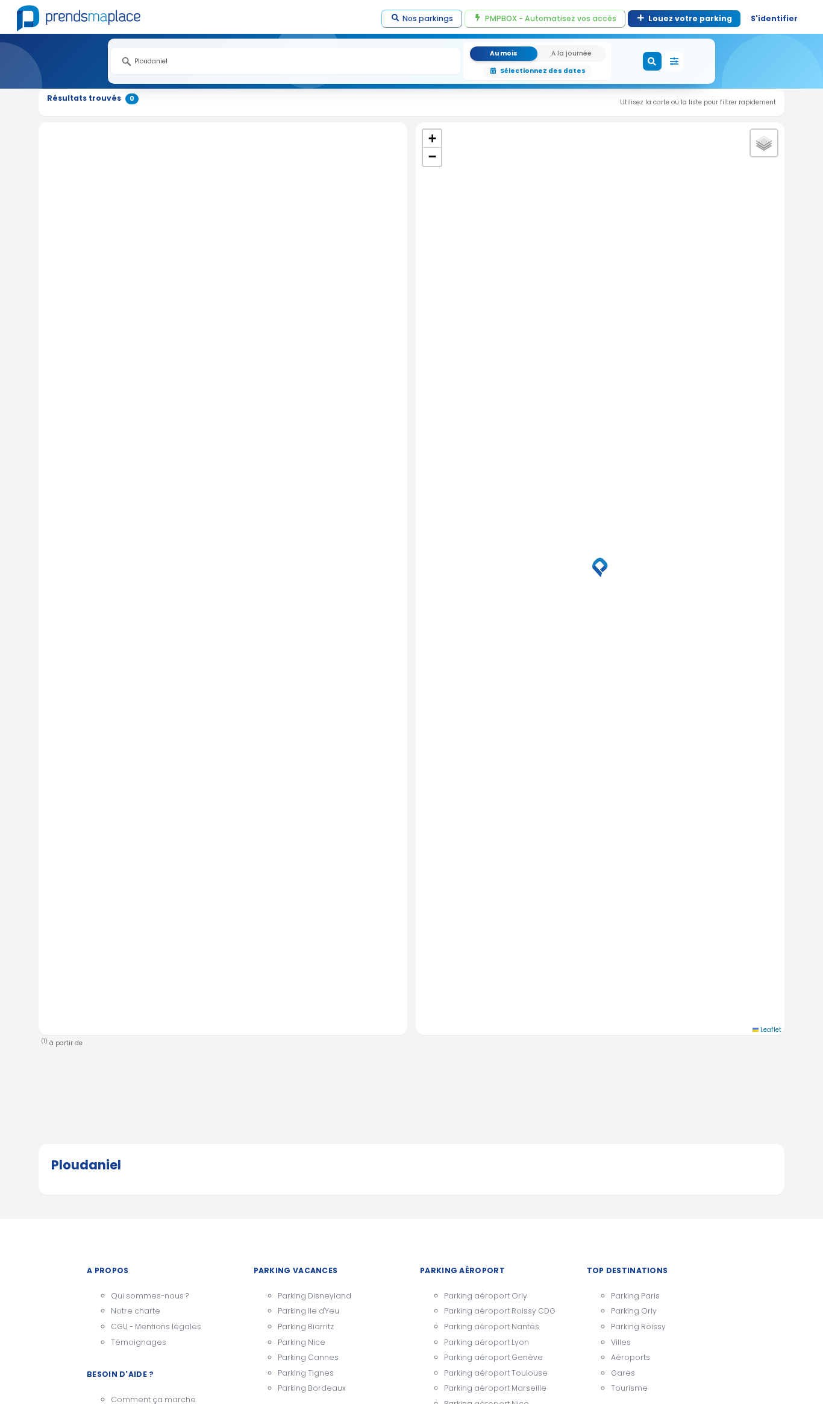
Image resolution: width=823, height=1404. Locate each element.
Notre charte (135, 1311)
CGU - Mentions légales (156, 1326)
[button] (600, 567)
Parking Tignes (306, 1373)
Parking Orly (634, 1311)
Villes (621, 1342)
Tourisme (629, 1388)
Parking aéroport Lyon (486, 1342)
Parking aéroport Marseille (495, 1388)
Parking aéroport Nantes (491, 1326)
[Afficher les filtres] (674, 61)
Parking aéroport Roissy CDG (499, 1311)
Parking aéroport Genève (493, 1357)
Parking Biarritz (306, 1326)
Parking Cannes (308, 1357)
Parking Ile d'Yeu (308, 1311)
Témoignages (138, 1342)
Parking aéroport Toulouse (496, 1373)
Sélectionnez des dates (543, 70)
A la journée (571, 53)
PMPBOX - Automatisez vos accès (550, 18)
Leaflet (770, 1029)
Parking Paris (635, 1296)
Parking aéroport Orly (485, 1296)
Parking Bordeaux (312, 1388)
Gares (623, 1373)
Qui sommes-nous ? (150, 1296)
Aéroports (630, 1357)
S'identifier (774, 18)
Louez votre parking (690, 18)
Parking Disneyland (314, 1296)
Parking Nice (301, 1342)
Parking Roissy (638, 1326)
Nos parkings (427, 18)
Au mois (504, 53)
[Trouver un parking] (652, 61)
